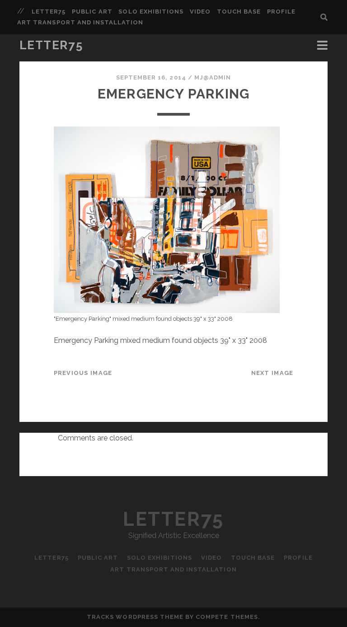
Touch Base (239, 11)
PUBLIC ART (92, 11)
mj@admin (212, 77)
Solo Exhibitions (150, 11)
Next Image (272, 373)
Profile (281, 11)
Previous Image (83, 373)
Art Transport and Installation (80, 22)
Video (200, 11)
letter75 (49, 11)
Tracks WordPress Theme (135, 616)
